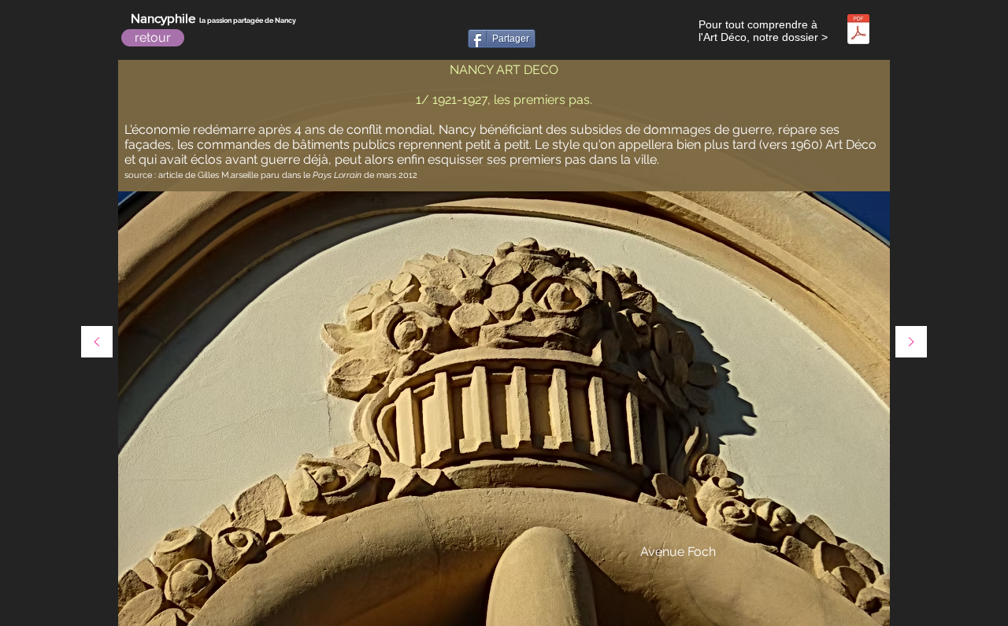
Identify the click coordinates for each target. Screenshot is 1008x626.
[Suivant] (911, 343)
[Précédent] (97, 343)
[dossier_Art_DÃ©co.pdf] (858, 31)
